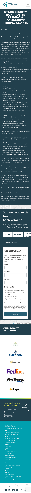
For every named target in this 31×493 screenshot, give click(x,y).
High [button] (6, 470)
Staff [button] (6, 448)
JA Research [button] (8, 453)
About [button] (7, 444)
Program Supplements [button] (12, 432)
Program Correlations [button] (11, 434)
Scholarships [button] (8, 472)
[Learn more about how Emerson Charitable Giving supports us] (15, 354)
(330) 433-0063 (8, 416)
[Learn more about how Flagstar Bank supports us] (15, 390)
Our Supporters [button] (10, 440)
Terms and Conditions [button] (7, 484)
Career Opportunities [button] (11, 457)
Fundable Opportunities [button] (12, 438)
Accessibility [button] (25, 484)
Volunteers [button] (9, 425)
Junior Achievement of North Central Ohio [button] (13, 477)
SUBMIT (15, 314)
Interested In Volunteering (14, 299)
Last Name (7, 279)
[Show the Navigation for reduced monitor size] (28, 4)
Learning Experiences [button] (12, 465)
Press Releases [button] (9, 455)
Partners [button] (8, 437)
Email (6, 264)
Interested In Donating (13, 296)
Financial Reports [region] (10, 442)
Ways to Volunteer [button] (10, 426)
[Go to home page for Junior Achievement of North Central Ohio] (12, 4)
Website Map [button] (12, 486)
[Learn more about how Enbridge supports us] (15, 363)
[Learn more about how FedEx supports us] (15, 372)
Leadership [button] (8, 446)
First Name (7, 271)
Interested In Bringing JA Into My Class (15, 293)
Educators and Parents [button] (13, 431)
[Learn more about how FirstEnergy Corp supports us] (15, 381)
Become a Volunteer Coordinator (16, 290)
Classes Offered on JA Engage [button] (14, 428)
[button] (6, 490)
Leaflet (14, 323)
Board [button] (7, 450)
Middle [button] (7, 468)
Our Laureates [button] (9, 463)
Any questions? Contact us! (10, 242)
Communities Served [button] (11, 451)
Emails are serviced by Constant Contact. (16, 310)
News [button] (6, 461)
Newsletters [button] (8, 459)
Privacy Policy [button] (18, 484)
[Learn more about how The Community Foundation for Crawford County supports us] (15, 345)
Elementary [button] (8, 467)
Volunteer (17, 234)
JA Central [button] (19, 486)
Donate (7, 234)
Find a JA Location (10, 480)
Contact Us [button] (8, 415)
